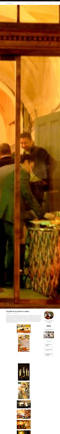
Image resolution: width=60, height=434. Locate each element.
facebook (51, 0)
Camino (32, 315)
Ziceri (12, 313)
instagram (52, 0)
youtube (53, 0)
